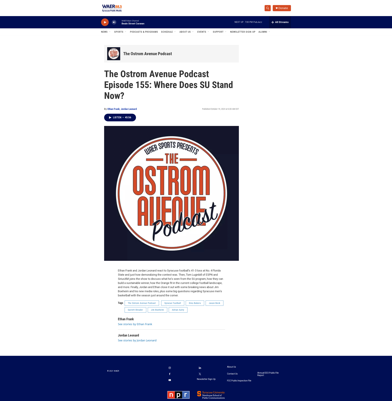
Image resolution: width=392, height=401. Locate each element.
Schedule (167, 32)
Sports (118, 32)
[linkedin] (200, 368)
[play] (104, 22)
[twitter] (200, 374)
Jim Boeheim (157, 310)
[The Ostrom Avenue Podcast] (113, 53)
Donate (283, 8)
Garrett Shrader (135, 310)
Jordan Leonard (129, 108)
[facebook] (170, 374)
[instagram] (170, 368)
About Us (185, 32)
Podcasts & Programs (144, 32)
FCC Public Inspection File (239, 381)
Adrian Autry (178, 310)
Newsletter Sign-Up (242, 32)
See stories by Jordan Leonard (137, 340)
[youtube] (170, 380)
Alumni (262, 32)
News (104, 32)
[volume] (114, 22)
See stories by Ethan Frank (135, 324)
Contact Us (232, 374)
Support (218, 32)
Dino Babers (195, 303)
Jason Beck (214, 303)
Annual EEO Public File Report (268, 374)
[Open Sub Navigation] (110, 32)
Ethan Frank (113, 108)
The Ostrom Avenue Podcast (147, 53)
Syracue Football (172, 303)
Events (201, 32)
